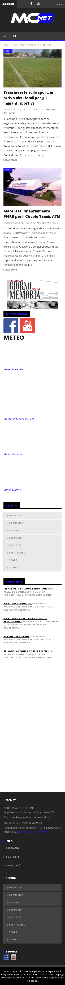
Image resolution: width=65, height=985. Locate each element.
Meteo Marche (12, 489)
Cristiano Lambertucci (33, 109)
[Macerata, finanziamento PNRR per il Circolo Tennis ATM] (32, 187)
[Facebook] (31, 3)
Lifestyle (15, 545)
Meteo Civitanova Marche (18, 418)
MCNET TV (15, 515)
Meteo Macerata (13, 369)
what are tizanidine (17, 603)
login (9, 4)
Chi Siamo (12, 848)
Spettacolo (17, 552)
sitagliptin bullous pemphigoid (25, 588)
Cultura (14, 530)
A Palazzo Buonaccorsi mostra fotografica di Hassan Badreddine (28, 591)
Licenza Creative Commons (33, 831)
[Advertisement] (29, 733)
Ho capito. (32, 980)
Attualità (16, 523)
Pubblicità (13, 865)
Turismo (15, 567)
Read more (11, 160)
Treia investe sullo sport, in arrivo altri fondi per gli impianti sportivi (28, 98)
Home (6, 45)
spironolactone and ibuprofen (25, 651)
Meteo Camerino (13, 454)
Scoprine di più (56, 977)
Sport (8, 50)
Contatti (12, 856)
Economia (16, 537)
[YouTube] (38, 3)
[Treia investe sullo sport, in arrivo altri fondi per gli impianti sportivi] (32, 68)
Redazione (29, 222)
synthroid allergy (16, 636)
